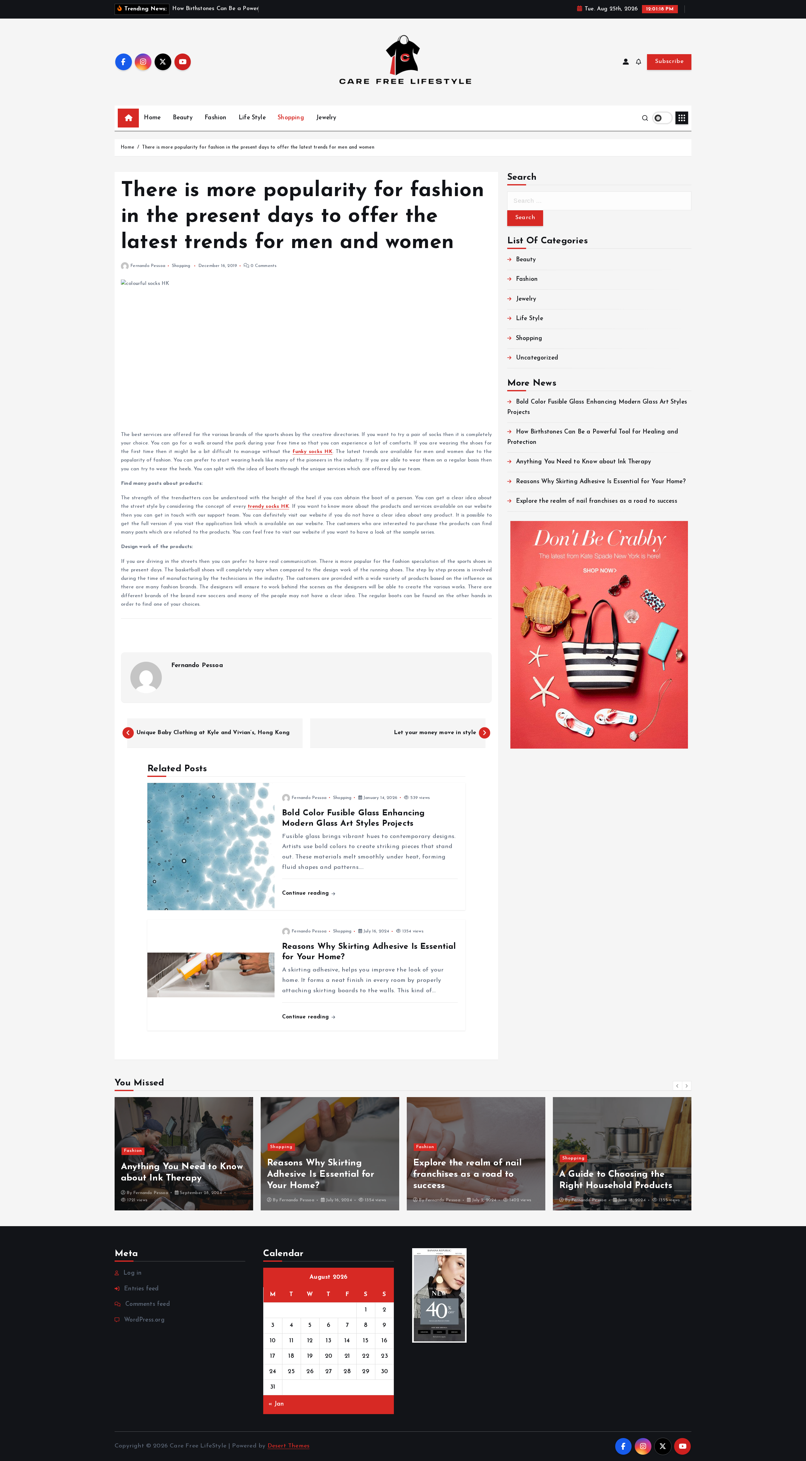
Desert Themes (289, 1446)
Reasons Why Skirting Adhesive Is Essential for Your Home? (601, 482)
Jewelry (326, 118)
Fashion (215, 118)
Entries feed (141, 1289)
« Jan (276, 1404)
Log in (132, 1273)
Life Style (252, 118)
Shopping (291, 118)
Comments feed (147, 1304)
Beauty (183, 118)
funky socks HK (312, 451)
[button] (677, 1085)
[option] (184, 1153)
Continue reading (306, 893)
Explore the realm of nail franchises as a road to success (596, 501)
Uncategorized (537, 358)
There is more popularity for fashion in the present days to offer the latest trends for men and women (258, 147)
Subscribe (669, 62)
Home (152, 118)
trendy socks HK (268, 506)
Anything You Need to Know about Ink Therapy (583, 462)
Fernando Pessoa (147, 265)
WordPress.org (144, 1320)
